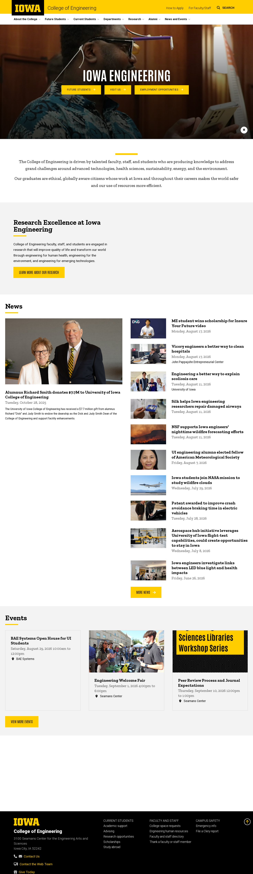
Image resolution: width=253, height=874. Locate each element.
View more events (22, 721)
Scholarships (111, 842)
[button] (225, 7)
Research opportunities (118, 836)
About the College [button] (25, 19)
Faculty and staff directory (167, 836)
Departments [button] (112, 19)
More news (143, 592)
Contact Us (32, 856)
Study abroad (111, 847)
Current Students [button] (84, 19)
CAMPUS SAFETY (208, 820)
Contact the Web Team (36, 864)
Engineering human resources (169, 831)
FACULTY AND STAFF (164, 820)
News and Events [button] (176, 19)
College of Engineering (72, 8)
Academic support (115, 826)
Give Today (27, 872)
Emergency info (206, 826)
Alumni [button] (153, 19)
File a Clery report (207, 831)
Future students (79, 89)
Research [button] (134, 19)
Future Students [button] (55, 19)
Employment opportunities (159, 89)
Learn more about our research (39, 272)
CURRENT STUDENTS (118, 820)
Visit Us (116, 89)
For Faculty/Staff (200, 8)
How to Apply (174, 8)
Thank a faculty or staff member (170, 842)
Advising (108, 831)
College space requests (165, 826)
